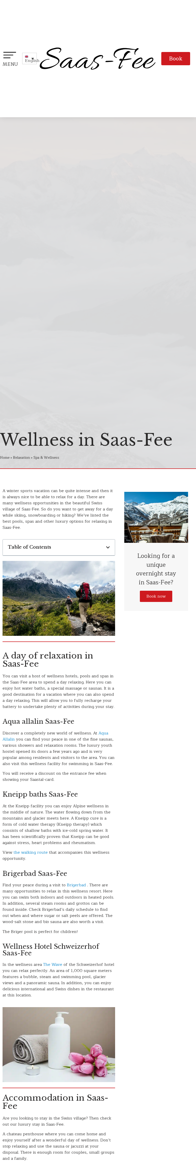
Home (4, 457)
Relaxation (21, 457)
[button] (175, 58)
